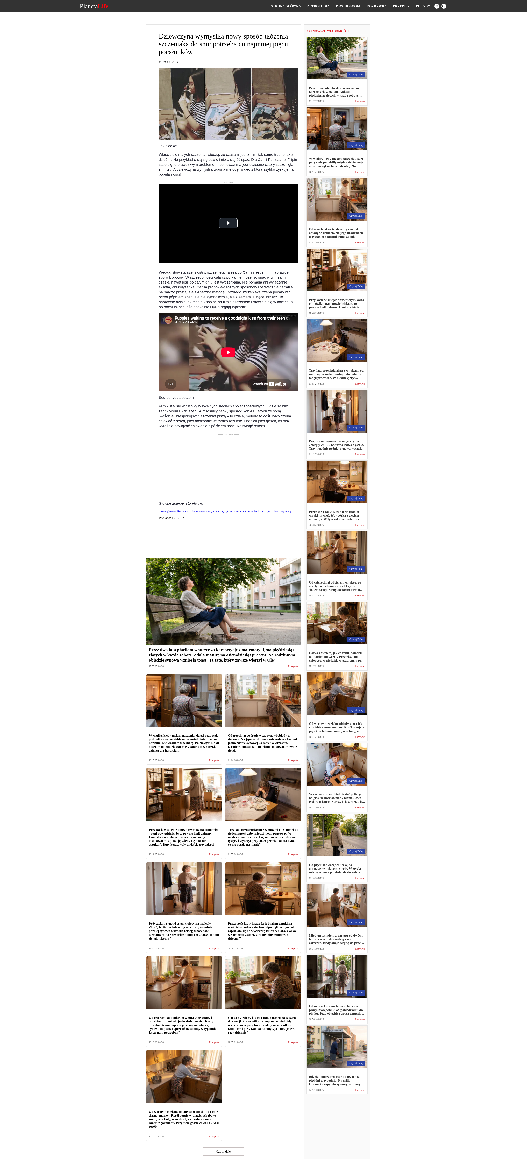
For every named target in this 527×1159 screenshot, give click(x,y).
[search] (443, 6)
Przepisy (401, 6)
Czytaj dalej (223, 1151)
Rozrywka (377, 6)
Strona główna (286, 6)
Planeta (94, 6)
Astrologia (318, 6)
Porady (423, 6)
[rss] (436, 6)
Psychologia (348, 6)
